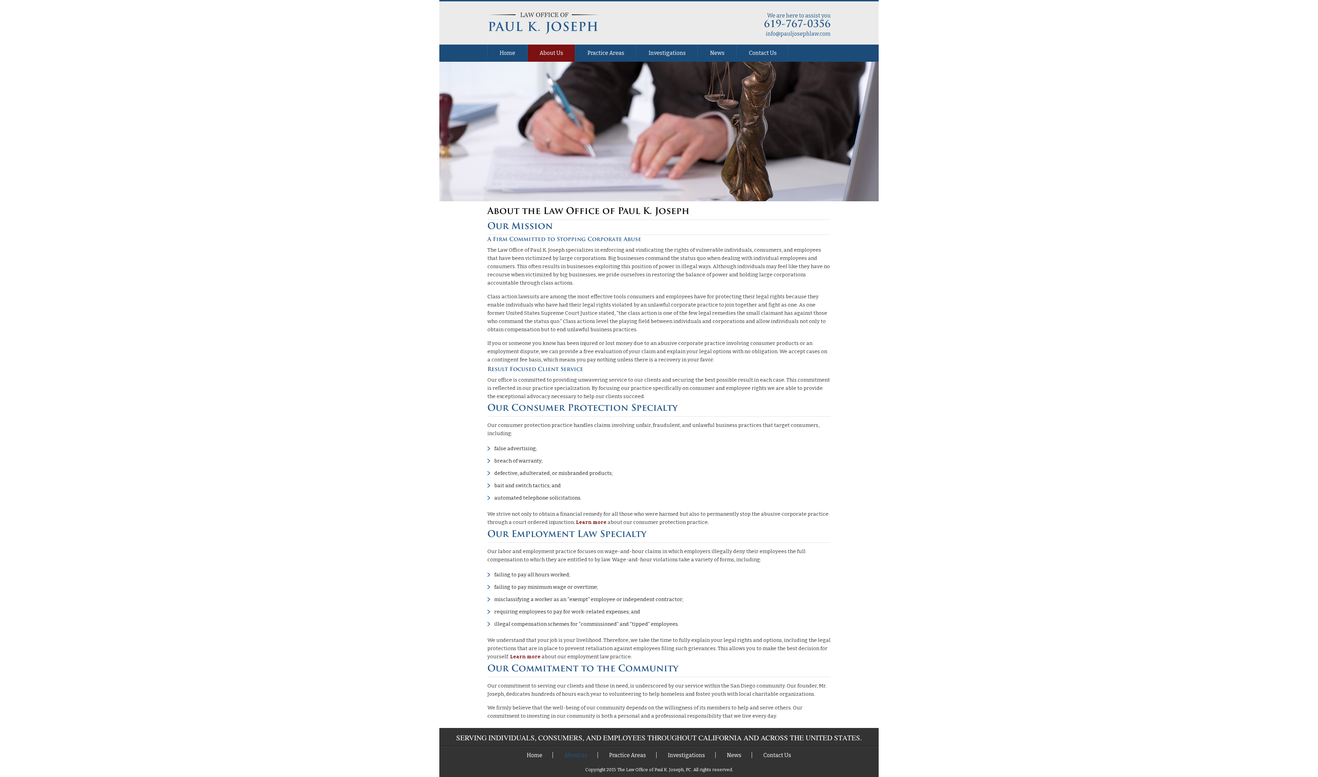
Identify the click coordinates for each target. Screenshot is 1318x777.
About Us (551, 53)
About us (575, 755)
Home (507, 53)
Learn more (591, 522)
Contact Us (763, 53)
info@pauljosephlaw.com (798, 34)
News (717, 53)
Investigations (667, 53)
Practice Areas (606, 53)
